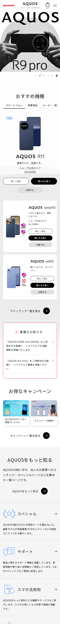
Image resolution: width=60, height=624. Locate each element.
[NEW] (30, 134)
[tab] (14, 105)
